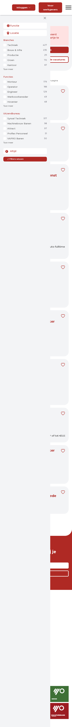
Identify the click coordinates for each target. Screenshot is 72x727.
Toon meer (8, 69)
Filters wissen (16, 159)
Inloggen (22, 7)
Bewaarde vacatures (52, 59)
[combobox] (25, 26)
